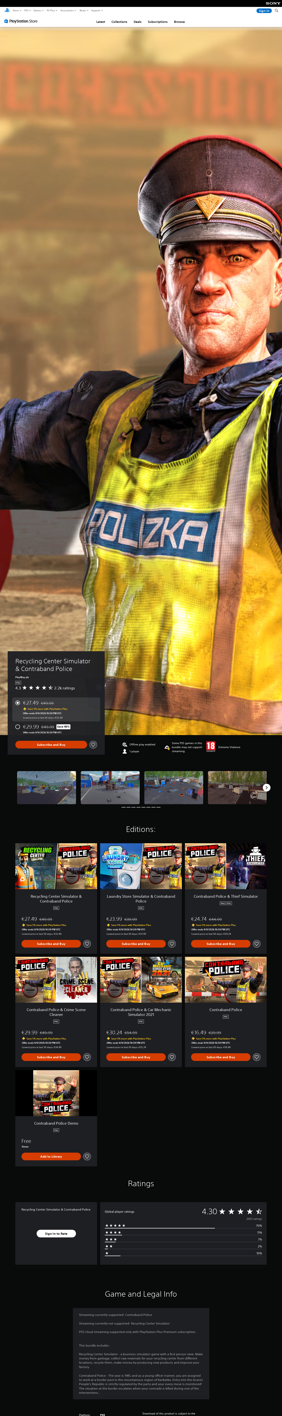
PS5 (26, 10)
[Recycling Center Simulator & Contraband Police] (46, 787)
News (83, 10)
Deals (138, 22)
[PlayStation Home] (7, 10)
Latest (100, 22)
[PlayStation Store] (22, 21)
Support (96, 10)
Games (37, 10)
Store (16, 10)
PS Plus (51, 10)
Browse (179, 22)
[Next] (266, 787)
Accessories (67, 10)
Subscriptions (158, 22)
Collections (119, 22)
